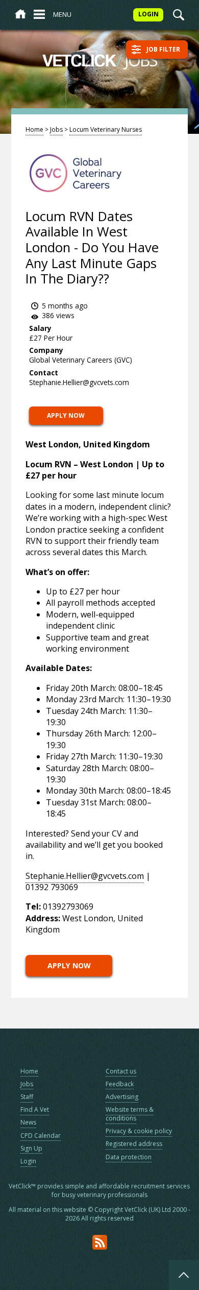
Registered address (134, 1143)
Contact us (121, 1071)
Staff (26, 1096)
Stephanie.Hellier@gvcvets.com (85, 875)
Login (28, 1161)
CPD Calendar (40, 1135)
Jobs (56, 129)
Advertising (122, 1096)
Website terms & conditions (130, 1113)
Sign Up (31, 1148)
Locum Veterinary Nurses (105, 129)
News (28, 1122)
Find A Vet (34, 1109)
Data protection (129, 1157)
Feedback (120, 1084)
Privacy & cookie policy (139, 1131)
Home (34, 129)
